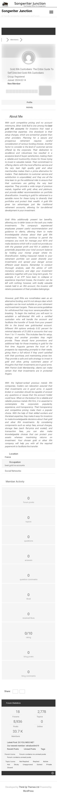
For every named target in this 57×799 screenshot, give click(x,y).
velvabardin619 (32, 746)
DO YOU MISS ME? (26, 742)
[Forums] (4, 40)
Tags (43, 749)
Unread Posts (30, 749)
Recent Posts (13, 749)
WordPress (28, 791)
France (8, 457)
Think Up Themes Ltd (29, 787)
